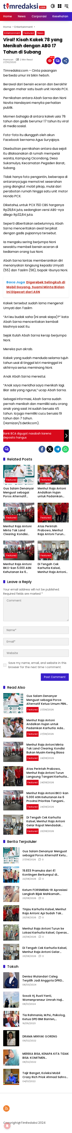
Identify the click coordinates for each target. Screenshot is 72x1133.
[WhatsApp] (65, 449)
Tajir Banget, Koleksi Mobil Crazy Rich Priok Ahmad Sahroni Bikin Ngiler (45, 1075)
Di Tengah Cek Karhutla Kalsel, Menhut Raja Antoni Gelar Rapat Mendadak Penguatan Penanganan (52, 568)
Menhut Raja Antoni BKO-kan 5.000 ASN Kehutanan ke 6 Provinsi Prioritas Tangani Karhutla (17, 568)
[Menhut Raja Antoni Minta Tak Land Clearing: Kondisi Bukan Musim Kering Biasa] (18, 512)
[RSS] (6, 1108)
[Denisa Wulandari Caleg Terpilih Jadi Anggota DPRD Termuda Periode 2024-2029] (11, 980)
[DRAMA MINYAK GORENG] (11, 1038)
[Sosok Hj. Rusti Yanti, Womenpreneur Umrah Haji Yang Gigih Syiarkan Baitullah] (11, 1000)
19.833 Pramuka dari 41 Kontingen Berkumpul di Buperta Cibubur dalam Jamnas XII (39, 873)
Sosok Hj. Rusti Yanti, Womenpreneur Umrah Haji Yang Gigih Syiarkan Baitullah (43, 998)
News (40, 33)
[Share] (65, 60)
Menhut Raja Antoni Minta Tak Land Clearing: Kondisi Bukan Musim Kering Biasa (17, 530)
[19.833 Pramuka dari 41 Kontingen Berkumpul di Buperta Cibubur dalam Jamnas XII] (11, 875)
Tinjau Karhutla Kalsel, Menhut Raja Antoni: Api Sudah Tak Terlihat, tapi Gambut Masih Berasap (44, 911)
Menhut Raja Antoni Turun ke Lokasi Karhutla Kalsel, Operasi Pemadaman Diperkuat (44, 931)
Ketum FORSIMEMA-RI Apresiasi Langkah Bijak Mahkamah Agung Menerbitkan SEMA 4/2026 (44, 892)
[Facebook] (42, 449)
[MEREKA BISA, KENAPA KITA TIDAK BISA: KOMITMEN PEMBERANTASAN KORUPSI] (11, 1057)
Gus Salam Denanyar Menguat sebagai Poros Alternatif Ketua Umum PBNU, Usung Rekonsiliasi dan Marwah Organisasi (18, 492)
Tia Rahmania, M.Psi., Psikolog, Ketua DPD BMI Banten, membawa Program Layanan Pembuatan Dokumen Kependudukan (43, 1017)
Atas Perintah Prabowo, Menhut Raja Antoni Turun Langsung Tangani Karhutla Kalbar (51, 530)
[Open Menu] (59, 6)
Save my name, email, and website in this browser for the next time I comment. (37, 665)
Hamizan (8, 60)
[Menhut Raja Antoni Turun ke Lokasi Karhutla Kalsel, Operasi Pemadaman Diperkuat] (11, 933)
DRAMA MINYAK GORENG (39, 1036)
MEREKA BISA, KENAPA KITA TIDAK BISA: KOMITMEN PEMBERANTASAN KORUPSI (45, 1056)
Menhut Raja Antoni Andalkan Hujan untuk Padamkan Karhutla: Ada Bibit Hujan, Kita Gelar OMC (52, 492)
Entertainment (12, 33)
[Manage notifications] (7, 1126)
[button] (52, 6)
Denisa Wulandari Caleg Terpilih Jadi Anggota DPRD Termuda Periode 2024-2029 (43, 978)
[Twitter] (49, 449)
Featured (29, 33)
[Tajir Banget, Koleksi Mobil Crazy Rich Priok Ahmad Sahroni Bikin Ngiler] (11, 1077)
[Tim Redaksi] (24, 6)
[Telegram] (57, 449)
